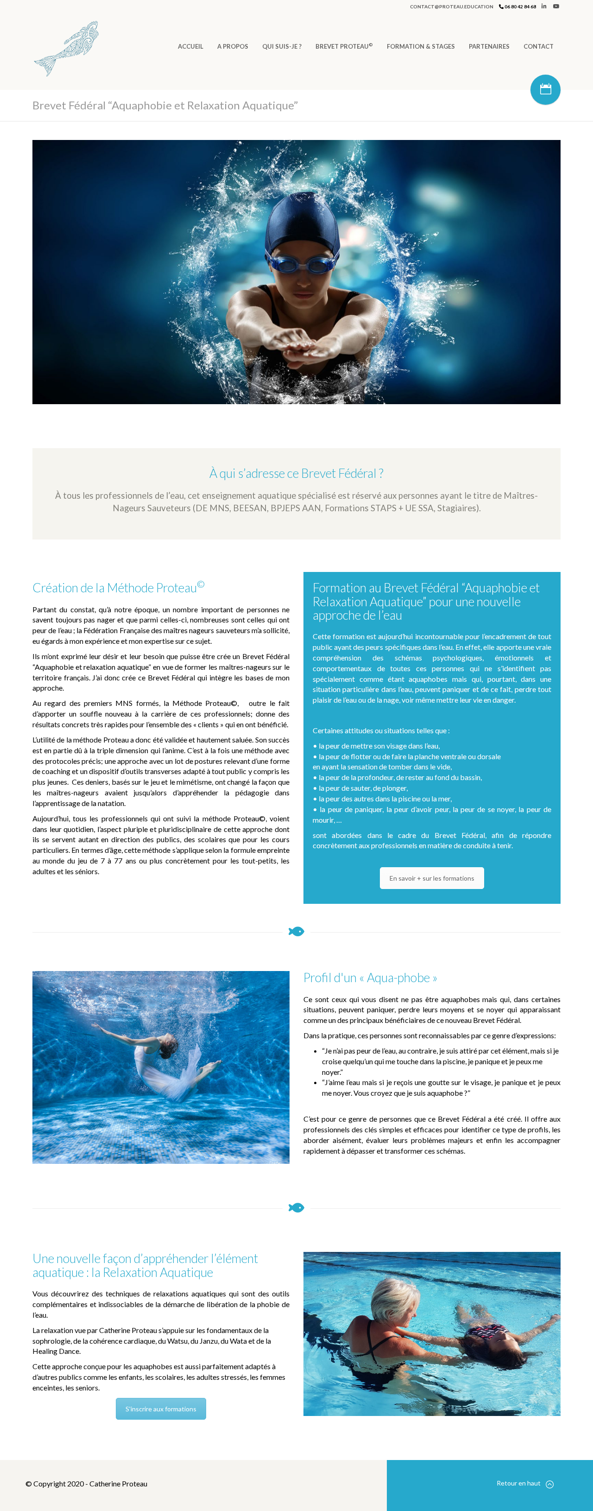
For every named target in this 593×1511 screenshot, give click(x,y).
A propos (232, 46)
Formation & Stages (421, 46)
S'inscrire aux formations (161, 1409)
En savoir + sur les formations (432, 878)
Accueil (190, 46)
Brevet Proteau (344, 46)
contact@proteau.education (451, 6)
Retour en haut (519, 1483)
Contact (539, 46)
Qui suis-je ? (282, 46)
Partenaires (489, 46)
